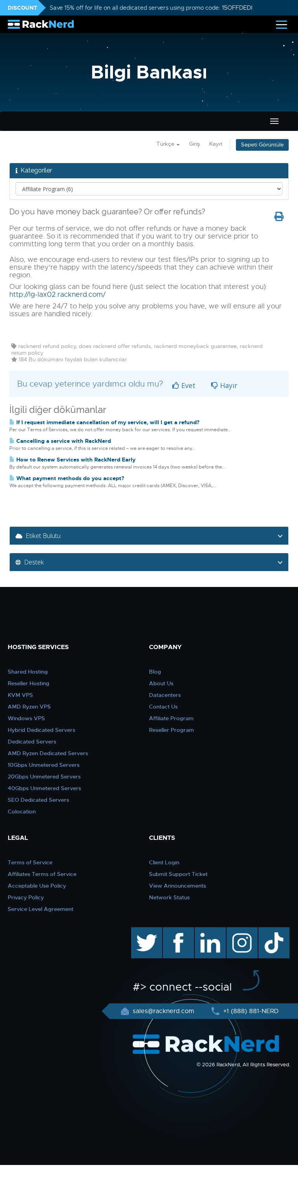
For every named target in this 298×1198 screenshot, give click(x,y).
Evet (187, 385)
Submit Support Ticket (178, 874)
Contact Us (163, 706)
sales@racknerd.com (163, 1011)
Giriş (194, 144)
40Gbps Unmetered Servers (44, 788)
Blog (155, 671)
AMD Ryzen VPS (29, 706)
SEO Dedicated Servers (38, 799)
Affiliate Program (171, 718)
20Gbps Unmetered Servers (44, 776)
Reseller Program (171, 729)
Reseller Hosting (28, 683)
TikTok (268, 931)
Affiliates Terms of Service (42, 874)
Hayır (227, 385)
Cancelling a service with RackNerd (63, 440)
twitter (141, 931)
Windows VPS (26, 718)
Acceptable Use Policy (37, 885)
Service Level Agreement (40, 908)
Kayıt (215, 144)
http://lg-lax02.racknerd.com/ (57, 294)
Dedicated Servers (32, 741)
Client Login (164, 862)
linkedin (206, 931)
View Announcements (177, 885)
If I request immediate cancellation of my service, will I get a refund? (107, 422)
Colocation (22, 811)
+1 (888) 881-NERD (250, 1011)
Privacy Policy (26, 897)
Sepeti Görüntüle (262, 144)
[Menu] (281, 24)
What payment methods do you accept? (69, 478)
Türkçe (166, 144)
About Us (161, 683)
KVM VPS (20, 694)
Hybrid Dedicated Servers (41, 729)
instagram (241, 931)
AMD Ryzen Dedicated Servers (48, 753)
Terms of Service (30, 862)
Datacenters (165, 694)
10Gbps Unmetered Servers (44, 764)
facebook (177, 931)
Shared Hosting (28, 671)
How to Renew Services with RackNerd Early (75, 459)
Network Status (169, 897)
